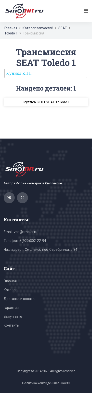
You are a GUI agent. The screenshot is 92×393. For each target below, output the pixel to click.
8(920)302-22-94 (33, 241)
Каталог (10, 290)
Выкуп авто (13, 316)
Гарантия (11, 308)
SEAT (62, 28)
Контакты (11, 325)
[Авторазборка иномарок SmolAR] (23, 11)
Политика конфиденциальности (46, 383)
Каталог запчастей (38, 28)
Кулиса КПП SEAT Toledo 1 (46, 102)
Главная (10, 28)
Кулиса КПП (19, 73)
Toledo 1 (11, 33)
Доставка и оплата (19, 299)
